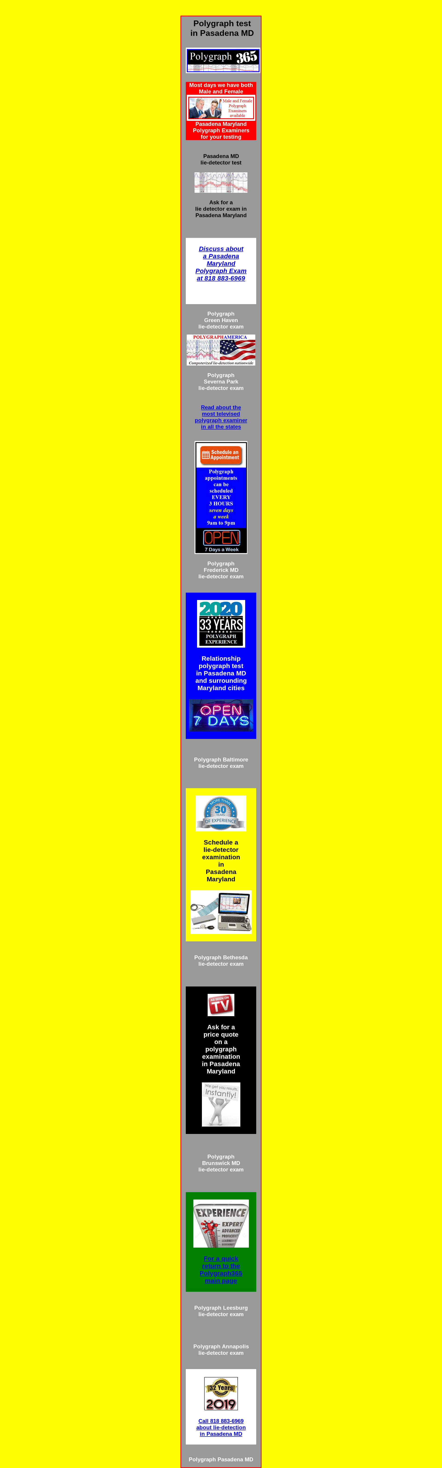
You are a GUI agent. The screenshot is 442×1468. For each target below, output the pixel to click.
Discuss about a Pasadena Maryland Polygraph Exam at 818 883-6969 (221, 263)
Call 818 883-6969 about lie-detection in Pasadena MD (221, 1427)
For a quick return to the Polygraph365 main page (221, 1269)
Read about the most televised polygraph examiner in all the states (221, 417)
